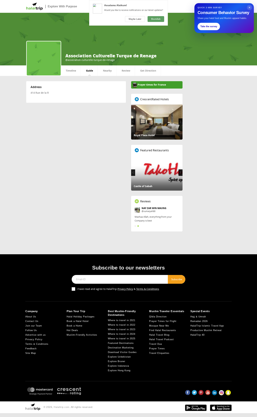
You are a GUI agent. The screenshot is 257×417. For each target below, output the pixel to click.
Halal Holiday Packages (81, 319)
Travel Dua (155, 346)
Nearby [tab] (107, 70)
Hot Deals (72, 332)
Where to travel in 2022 (121, 327)
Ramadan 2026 (199, 323)
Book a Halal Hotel (78, 323)
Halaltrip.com (61, 409)
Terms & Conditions (147, 291)
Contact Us (31, 323)
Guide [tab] (89, 70)
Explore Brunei (116, 363)
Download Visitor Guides (122, 354)
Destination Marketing (121, 350)
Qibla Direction (158, 319)
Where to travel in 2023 (121, 332)
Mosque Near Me (159, 328)
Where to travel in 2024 (121, 336)
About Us (30, 319)
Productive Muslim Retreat (206, 332)
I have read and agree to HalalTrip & (118, 291)
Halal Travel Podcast (161, 341)
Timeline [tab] (71, 70)
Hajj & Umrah (198, 319)
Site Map (30, 355)
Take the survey (208, 26)
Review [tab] (126, 70)
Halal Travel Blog (159, 337)
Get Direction (148, 70)
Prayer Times (157, 350)
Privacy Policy (125, 291)
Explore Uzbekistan (119, 359)
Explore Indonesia (118, 368)
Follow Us (31, 332)
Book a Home (74, 328)
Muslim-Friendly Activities (82, 337)
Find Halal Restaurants (162, 332)
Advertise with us (35, 337)
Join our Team (33, 328)
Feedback (31, 350)
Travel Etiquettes (159, 355)
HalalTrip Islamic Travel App (207, 328)
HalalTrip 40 (197, 337)
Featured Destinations (121, 345)
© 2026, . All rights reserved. (68, 409)
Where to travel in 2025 (121, 341)
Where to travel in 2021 (121, 322)
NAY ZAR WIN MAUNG (154, 208)
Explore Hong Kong (119, 373)
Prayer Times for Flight (162, 323)
